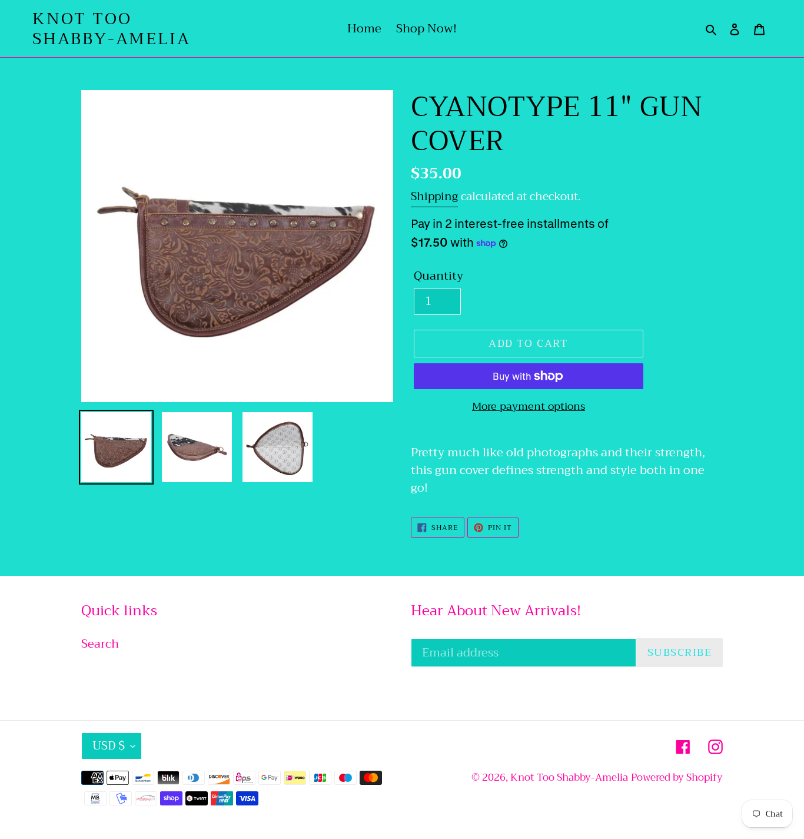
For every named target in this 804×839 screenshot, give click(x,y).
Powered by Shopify (677, 777)
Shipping (434, 196)
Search (100, 644)
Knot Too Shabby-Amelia (111, 28)
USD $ (108, 745)
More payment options (528, 406)
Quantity (438, 276)
